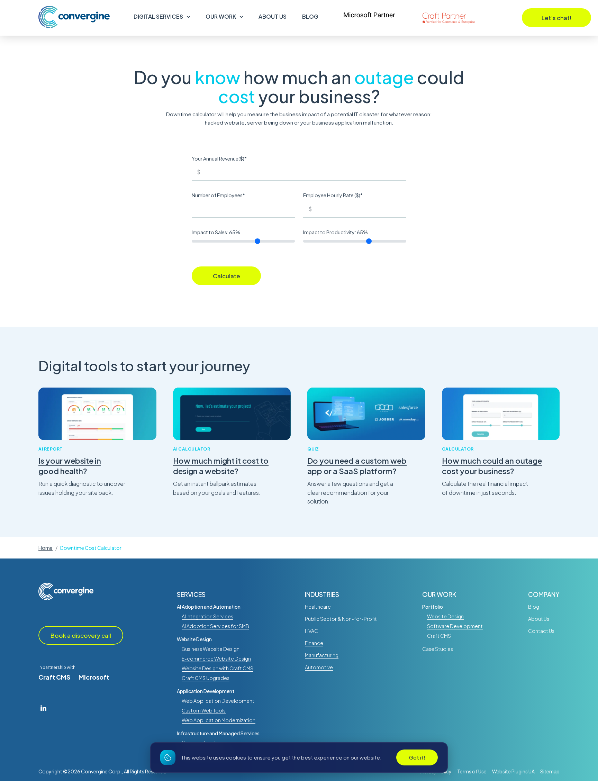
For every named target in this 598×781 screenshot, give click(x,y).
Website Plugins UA (513, 771)
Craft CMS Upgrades (205, 678)
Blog (310, 16)
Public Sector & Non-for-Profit (341, 619)
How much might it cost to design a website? (221, 466)
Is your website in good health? (69, 466)
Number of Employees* (218, 195)
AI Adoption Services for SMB (215, 626)
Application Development (205, 691)
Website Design (194, 639)
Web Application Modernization (218, 720)
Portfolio (432, 606)
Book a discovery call (81, 635)
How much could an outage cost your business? (492, 466)
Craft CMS (54, 677)
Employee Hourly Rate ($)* (333, 195)
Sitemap (550, 771)
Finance (314, 643)
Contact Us (541, 631)
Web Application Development (218, 701)
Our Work (221, 16)
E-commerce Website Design (216, 658)
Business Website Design (210, 649)
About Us (273, 16)
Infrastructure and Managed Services (218, 733)
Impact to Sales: (216, 232)
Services (191, 594)
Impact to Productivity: (335, 232)
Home (45, 548)
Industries (322, 594)
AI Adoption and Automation (209, 606)
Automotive (319, 667)
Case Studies (437, 649)
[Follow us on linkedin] (43, 708)
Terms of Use (472, 771)
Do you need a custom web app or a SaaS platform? (357, 466)
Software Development (455, 626)
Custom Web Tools (204, 710)
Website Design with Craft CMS (217, 668)
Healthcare (318, 606)
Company (544, 594)
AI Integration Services (207, 616)
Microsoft (94, 677)
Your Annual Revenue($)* (219, 158)
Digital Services (158, 16)
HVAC (311, 631)
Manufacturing (321, 655)
